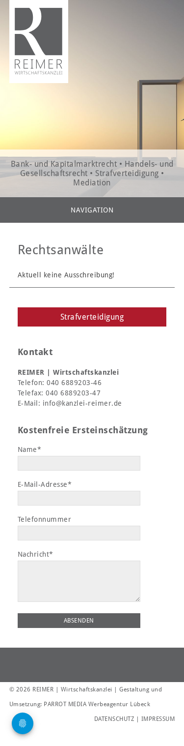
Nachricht (35, 554)
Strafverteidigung (92, 317)
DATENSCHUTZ (114, 719)
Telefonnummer (45, 519)
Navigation (92, 210)
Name (35, 449)
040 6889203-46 (74, 383)
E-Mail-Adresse (45, 484)
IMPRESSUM (158, 719)
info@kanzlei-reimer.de (82, 403)
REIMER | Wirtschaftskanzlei (38, 41)
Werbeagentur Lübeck (119, 704)
